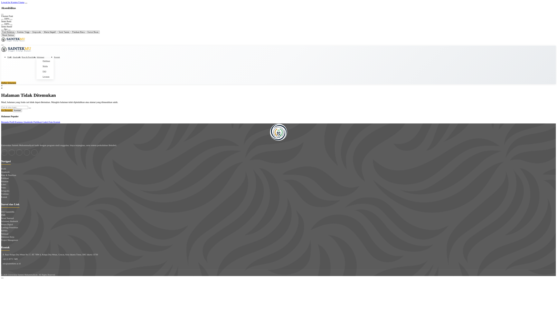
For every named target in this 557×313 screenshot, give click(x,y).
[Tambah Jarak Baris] (11, 24)
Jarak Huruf (6, 26)
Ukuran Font (7, 16)
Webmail (4, 234)
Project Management (9, 240)
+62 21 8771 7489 (10, 259)
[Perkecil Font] (2, 19)
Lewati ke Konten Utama (12, 2)
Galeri (3, 184)
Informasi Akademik (9, 221)
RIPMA (4, 231)
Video (3, 188)
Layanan (46, 76)
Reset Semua (8, 35)
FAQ (44, 71)
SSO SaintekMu (7, 212)
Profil (9, 57)
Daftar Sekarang (8, 83)
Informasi (40, 57)
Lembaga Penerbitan (9, 227)
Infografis (5, 191)
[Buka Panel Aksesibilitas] (26, 3)
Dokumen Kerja (7, 237)
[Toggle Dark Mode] (2, 278)
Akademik (17, 57)
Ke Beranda (7, 110)
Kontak (57, 57)
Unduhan (5, 194)
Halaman (4, 181)
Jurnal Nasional (7, 218)
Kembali (17, 110)
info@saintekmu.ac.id (12, 264)
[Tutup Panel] (2, 14)
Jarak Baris (6, 21)
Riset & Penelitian (29, 57)
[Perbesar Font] (11, 19)
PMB (3, 215)
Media (45, 66)
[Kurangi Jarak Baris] (2, 24)
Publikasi (46, 61)
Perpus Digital (7, 224)
